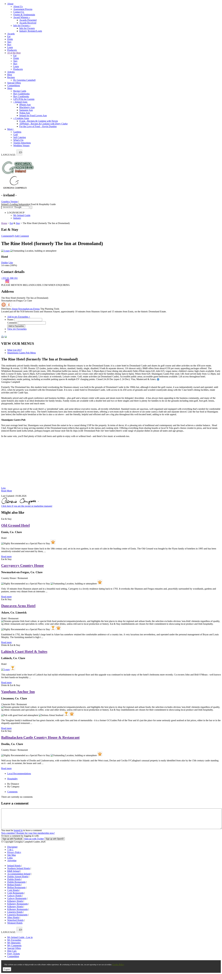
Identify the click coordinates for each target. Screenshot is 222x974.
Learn (10, 47)
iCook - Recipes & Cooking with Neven (38, 121)
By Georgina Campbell (24, 80)
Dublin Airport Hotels (17, 876)
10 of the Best (14, 53)
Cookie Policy (118, 964)
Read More (6, 490)
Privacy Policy (14, 852)
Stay (9, 42)
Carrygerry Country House (22, 565)
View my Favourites (17, 329)
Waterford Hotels (15, 920)
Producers (12, 50)
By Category (13, 786)
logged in (18, 830)
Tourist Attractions (22, 142)
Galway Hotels (14, 895)
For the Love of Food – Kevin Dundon (38, 126)
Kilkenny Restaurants (17, 909)
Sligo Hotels (13, 917)
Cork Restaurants (15, 893)
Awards (11, 33)
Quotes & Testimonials (24, 14)
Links (10, 857)
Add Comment (22, 236)
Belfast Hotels (14, 884)
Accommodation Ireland (18, 874)
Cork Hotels (13, 890)
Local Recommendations (19, 773)
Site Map (11, 855)
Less (3, 488)
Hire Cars (11, 951)
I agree (7, 969)
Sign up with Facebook (12, 839)
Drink (10, 39)
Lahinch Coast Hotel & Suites (24, 651)
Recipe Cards (19, 91)
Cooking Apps (21, 118)
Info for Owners (22, 25)
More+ (10, 129)
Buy (9, 44)
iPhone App (25, 104)
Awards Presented (28, 20)
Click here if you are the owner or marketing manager (26, 506)
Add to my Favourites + (18, 316)
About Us (18, 6)
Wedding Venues (21, 145)
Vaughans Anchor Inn (18, 692)
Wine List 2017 (14, 350)
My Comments (14, 945)
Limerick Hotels (15, 912)
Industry (17, 218)
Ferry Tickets (13, 953)
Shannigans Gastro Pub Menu (21, 352)
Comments (12, 791)
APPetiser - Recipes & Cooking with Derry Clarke (43, 123)
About (10, 3)
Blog (9, 74)
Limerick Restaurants (17, 914)
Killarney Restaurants (17, 904)
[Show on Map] (4, 306)
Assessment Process (22, 9)
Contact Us (18, 12)
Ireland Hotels (14, 865)
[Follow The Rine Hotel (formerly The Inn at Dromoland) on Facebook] (3, 282)
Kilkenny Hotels (15, 906)
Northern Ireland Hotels (18, 868)
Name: (10, 319)
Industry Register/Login (30, 31)
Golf (15, 134)
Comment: (12, 322)
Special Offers (14, 82)
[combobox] (19, 152)
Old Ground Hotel (15, 525)
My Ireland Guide (21, 215)
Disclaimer (12, 847)
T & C (10, 849)
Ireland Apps (20, 102)
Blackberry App (27, 107)
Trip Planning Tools (49, 308)
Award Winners (21, 17)
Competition (13, 956)
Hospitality (12, 778)
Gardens (17, 132)
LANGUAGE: (8, 154)
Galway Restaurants (16, 898)
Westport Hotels (15, 923)
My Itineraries (14, 942)
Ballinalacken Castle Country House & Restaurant (40, 737)
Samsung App (26, 110)
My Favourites (14, 940)
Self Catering (19, 137)
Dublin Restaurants (16, 882)
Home (4, 223)
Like (11, 262)
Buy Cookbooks (21, 96)
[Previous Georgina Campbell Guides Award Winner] (53, 627)
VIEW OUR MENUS (17, 344)
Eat (8, 36)
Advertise (11, 860)
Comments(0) (7, 236)
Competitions (13, 85)
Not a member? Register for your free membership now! (28, 833)
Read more (6, 556)
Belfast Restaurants (16, 887)
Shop (9, 88)
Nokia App (24, 112)
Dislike (4, 262)
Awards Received (27, 23)
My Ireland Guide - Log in (20, 937)
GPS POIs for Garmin (23, 99)
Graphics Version (9, 201)
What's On (18, 140)
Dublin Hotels (14, 879)
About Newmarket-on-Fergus (25, 308)
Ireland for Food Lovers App (33, 115)
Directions (6, 308)
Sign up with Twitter (34, 838)
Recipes (11, 77)
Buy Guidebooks (21, 93)
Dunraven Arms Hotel (18, 606)
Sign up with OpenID (55, 839)
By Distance (13, 784)
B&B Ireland (13, 871)
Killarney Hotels (15, 901)
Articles (11, 72)
